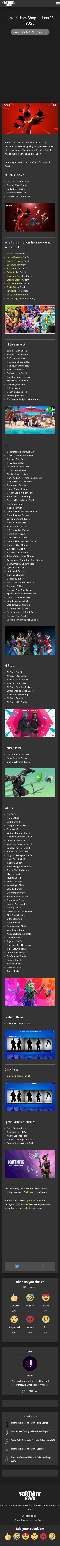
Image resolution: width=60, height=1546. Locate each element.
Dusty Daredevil (14, 283)
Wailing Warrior (15, 279)
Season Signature (15, 298)
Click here (28, 1192)
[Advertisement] (30, 71)
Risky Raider (13, 287)
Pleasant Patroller (16, 275)
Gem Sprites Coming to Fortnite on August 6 (31, 1431)
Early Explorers (14, 294)
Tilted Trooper (14, 253)
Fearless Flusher (15, 261)
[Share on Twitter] (17, 1266)
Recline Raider (14, 268)
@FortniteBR (33, 1200)
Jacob (16, 32)
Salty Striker (13, 272)
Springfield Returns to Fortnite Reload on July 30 (33, 1440)
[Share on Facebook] (42, 1266)
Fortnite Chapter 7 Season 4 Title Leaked (29, 1422)
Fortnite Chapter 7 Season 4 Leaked (27, 1448)
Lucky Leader (13, 264)
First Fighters (14, 290)
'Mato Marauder (15, 257)
